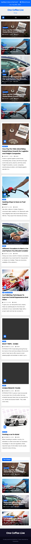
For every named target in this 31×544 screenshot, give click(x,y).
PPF (3, 74)
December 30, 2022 (9, 346)
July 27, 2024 (7, 81)
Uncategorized (9, 74)
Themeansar (15, 541)
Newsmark (24, 539)
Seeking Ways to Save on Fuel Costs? (14, 487)
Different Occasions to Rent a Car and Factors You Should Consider (15, 504)
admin (17, 34)
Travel (4, 109)
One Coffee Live (15, 10)
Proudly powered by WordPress (10, 539)
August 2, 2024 (8, 253)
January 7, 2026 (8, 34)
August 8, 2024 (8, 51)
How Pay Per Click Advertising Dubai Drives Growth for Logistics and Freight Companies (15, 32)
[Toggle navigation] (15, 18)
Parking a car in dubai (10, 434)
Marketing (5, 27)
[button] (27, 17)
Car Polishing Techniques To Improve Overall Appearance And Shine (15, 79)
